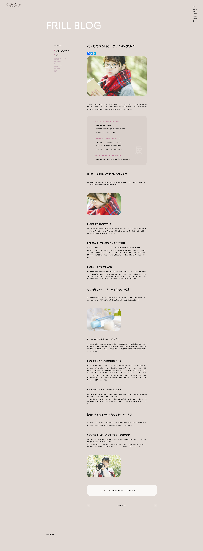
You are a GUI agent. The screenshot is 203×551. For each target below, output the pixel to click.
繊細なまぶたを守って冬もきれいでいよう (107, 155)
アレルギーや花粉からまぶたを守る (108, 142)
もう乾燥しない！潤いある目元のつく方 (106, 139)
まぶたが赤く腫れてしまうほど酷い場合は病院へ (113, 159)
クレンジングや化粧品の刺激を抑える (109, 146)
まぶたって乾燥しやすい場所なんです (106, 122)
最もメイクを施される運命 (105, 132)
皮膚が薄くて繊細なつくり (105, 125)
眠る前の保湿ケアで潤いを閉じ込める (109, 149)
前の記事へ (88, 505)
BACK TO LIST (121, 505)
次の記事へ (155, 505)
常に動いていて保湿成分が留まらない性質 (110, 129)
